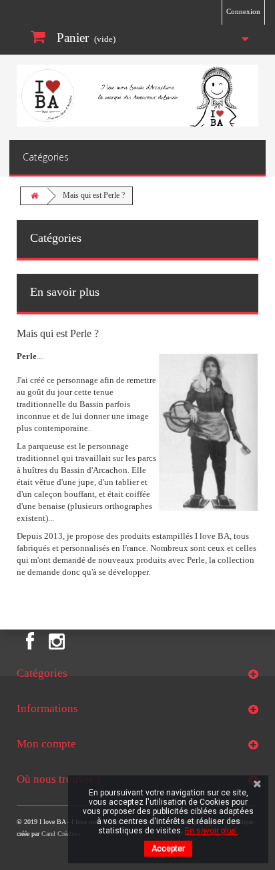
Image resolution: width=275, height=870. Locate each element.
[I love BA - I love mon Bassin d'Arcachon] (137, 96)
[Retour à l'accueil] (34, 196)
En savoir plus (64, 291)
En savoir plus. (211, 830)
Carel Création (60, 833)
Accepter (168, 848)
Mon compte (46, 743)
